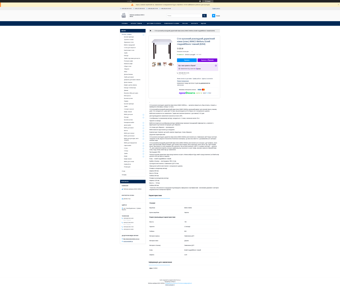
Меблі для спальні (129, 133)
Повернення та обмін (171, 23)
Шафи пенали (128, 159)
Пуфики (126, 101)
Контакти (194, 23)
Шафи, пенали (128, 111)
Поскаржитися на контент (171, 283)
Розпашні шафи (128, 61)
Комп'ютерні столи (129, 50)
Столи (126, 148)
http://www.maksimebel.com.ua (131, 238)
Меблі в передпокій (129, 45)
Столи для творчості (130, 47)
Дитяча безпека (128, 74)
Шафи (125, 156)
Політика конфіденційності (185, 283)
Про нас (185, 23)
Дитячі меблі (127, 125)
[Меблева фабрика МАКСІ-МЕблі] (124, 19)
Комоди (126, 55)
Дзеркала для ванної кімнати (132, 79)
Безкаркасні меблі (129, 122)
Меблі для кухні (128, 114)
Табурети (126, 69)
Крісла (126, 130)
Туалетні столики (128, 39)
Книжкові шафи (128, 63)
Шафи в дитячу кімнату (130, 85)
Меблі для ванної (129, 127)
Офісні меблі (127, 145)
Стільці (126, 150)
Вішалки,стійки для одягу (131, 93)
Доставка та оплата (154, 23)
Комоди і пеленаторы (130, 87)
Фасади (126, 117)
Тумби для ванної (129, 77)
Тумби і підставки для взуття (132, 58)
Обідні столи (127, 66)
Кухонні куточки (128, 98)
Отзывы (124, 174)
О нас (123, 171)
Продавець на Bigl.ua (170, 281)
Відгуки (203, 23)
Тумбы (126, 153)
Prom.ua (178, 280)
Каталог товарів (136, 23)
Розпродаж (127, 166)
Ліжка (125, 71)
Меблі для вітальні (129, 135)
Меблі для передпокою (130, 142)
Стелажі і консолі (129, 109)
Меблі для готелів (129, 161)
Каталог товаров (126, 34)
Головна (125, 23)
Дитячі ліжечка (128, 82)
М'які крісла (127, 95)
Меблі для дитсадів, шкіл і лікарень (131, 139)
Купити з (204, 60)
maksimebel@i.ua (128, 241)
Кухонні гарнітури (129, 37)
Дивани (126, 90)
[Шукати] (204, 15)
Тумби (125, 53)
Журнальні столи (129, 42)
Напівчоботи (127, 164)
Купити (186, 60)
